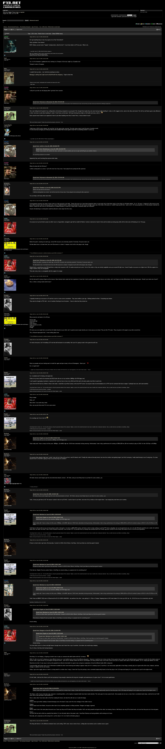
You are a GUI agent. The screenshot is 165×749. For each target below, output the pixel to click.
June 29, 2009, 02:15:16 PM (39, 720)
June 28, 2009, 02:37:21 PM (39, 183)
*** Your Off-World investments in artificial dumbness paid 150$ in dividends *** (46, 253)
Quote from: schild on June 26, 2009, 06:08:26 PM (46, 146)
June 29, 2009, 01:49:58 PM (39, 684)
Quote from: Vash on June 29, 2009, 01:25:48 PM (46, 688)
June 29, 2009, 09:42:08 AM (39, 394)
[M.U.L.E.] (5, 253)
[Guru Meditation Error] (5, 487)
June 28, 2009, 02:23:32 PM (39, 163)
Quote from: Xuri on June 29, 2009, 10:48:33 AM (45, 494)
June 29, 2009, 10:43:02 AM (39, 454)
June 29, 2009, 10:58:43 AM (39, 510)
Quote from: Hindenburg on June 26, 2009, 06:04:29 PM (50, 149)
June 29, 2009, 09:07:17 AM (39, 295)
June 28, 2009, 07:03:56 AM (39, 125)
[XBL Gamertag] (5, 139)
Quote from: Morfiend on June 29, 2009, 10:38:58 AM (47, 514)
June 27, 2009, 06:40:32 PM (39, 69)
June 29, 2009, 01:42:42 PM (39, 674)
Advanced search (34, 20)
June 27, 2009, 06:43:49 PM (39, 87)
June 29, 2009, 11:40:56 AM (39, 580)
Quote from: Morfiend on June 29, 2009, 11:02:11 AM (47, 564)
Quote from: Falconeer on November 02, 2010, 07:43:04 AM (48, 102)
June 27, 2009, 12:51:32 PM (39, 58)
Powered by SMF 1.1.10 (74, 747)
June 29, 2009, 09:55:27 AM (39, 414)
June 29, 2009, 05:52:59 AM (39, 256)
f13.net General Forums (13, 26)
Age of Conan (35, 26)
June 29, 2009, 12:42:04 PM (39, 605)
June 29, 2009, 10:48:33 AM (39, 474)
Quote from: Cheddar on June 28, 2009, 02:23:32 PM (46, 187)
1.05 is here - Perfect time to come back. (51, 26)
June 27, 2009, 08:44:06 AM (39, 36)
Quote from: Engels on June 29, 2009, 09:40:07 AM (46, 438)
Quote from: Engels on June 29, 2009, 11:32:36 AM (46, 609)
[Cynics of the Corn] (5, 55)
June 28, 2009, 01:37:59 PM (39, 142)
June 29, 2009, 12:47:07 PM (39, 626)
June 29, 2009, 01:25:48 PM (39, 652)
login (17, 12)
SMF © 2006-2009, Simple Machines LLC (87, 747)
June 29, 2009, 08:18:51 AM (39, 276)
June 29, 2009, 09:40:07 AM (39, 372)
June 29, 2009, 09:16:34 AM (39, 314)
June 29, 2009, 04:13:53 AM (39, 238)
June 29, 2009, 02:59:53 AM (39, 218)
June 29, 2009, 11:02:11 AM (39, 540)
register (22, 12)
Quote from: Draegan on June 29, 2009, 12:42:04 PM (46, 630)
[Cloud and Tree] (5, 292)
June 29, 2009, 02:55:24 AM (39, 200)
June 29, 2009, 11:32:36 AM (39, 560)
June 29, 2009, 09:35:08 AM (39, 358)
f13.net (5, 26)
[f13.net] (5, 273)
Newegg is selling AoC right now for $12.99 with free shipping (46, 74)
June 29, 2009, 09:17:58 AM (39, 339)
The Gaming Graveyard (25, 26)
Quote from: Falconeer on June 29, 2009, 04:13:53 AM (47, 260)
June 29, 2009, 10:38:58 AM (39, 433)
